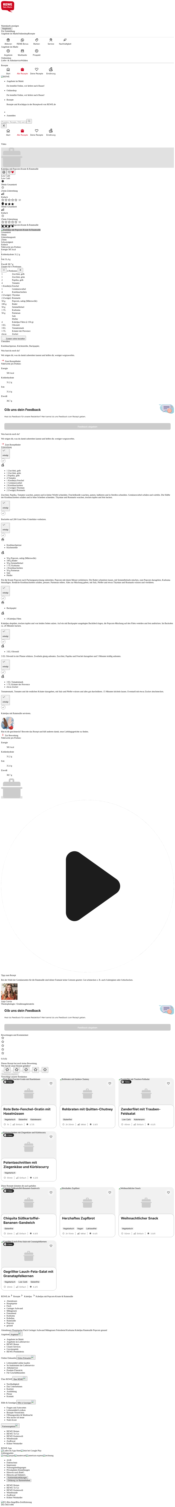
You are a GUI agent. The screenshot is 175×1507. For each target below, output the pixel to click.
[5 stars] (45, 1070)
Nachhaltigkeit (13, 1384)
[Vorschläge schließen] (4, 126)
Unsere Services (14, 1347)
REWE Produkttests (15, 1351)
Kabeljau (28, 1296)
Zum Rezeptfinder (12, 361)
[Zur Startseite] (10, 17)
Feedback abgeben (87, 426)
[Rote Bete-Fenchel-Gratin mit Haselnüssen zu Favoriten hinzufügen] (51, 1083)
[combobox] (13, 122)
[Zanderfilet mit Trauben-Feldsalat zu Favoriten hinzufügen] (168, 1083)
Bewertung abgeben (10, 1074)
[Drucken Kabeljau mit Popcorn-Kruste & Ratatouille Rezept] (4, 172)
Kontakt (10, 1396)
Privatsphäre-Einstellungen (18, 1470)
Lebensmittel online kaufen (18, 1363)
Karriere (10, 1389)
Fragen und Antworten (16, 1408)
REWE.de (5, 1296)
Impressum (11, 1465)
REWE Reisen (13, 1431)
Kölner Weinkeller (14, 1443)
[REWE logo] (5, 76)
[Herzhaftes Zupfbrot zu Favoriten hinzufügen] (110, 1192)
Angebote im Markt (15, 1339)
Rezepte (16, 1296)
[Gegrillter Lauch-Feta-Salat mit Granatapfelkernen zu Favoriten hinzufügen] (51, 1246)
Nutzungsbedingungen (16, 1467)
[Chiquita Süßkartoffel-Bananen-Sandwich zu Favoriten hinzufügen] (51, 1192)
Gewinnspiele (12, 1349)
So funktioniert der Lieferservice (20, 1365)
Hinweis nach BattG (15, 1472)
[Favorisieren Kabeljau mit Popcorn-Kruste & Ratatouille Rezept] (11, 172)
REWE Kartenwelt (15, 1436)
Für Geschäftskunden (16, 1373)
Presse (9, 1394)
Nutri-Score (12, 1420)
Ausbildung (12, 1391)
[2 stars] (16, 1070)
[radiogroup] (87, 1070)
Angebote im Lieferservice (18, 1342)
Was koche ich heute (15, 1417)
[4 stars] (35, 1070)
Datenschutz (12, 1462)
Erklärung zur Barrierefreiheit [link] (19, 1480)
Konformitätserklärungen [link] (17, 1478)
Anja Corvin (6, 1001)
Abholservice (12, 1368)
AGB (9, 1460)
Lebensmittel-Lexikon (16, 1410)
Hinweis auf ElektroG (16, 1475)
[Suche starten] (29, 121)
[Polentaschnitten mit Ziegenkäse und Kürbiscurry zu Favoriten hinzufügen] (51, 1137)
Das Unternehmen (14, 1386)
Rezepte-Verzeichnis (15, 1412)
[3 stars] (26, 1070)
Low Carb (5, 176)
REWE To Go (13, 1434)
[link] (90, 83)
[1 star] (7, 1070)
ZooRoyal (11, 1441)
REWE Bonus (13, 1344)
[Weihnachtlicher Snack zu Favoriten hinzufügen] (168, 1192)
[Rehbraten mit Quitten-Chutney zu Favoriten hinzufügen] (110, 1083)
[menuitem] (8, 41)
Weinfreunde (12, 1438)
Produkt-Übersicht (14, 1370)
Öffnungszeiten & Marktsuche (20, 1415)
